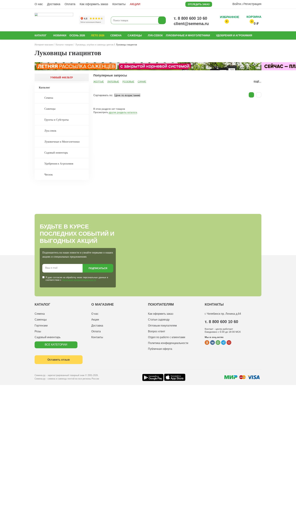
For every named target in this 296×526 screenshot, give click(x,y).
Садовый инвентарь (56, 152)
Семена (116, 35)
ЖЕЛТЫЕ (98, 81)
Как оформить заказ (94, 4)
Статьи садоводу (159, 319)
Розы (38, 331)
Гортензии (41, 325)
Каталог (41, 35)
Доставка (53, 4)
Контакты (119, 4)
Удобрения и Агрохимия (234, 35)
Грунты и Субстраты (56, 119)
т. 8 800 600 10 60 (190, 18)
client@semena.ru (191, 23)
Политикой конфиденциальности (79, 280)
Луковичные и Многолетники (188, 35)
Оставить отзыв (58, 359)
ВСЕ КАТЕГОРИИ (56, 344)
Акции (95, 319)
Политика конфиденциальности (168, 343)
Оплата (70, 4)
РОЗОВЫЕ (128, 81)
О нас (39, 4)
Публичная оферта (160, 348)
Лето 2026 (97, 35)
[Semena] (54, 20)
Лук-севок (155, 35)
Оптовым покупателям (162, 325)
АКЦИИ (135, 4)
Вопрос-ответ (156, 331)
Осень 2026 (77, 35)
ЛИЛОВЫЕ (113, 81)
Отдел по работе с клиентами (166, 337)
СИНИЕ (142, 81)
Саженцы (135, 35)
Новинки (59, 35)
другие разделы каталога (123, 112)
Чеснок (48, 174)
